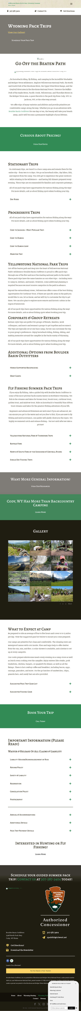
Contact (35, 998)
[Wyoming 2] (62, 555)
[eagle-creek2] (62, 586)
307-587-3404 (51, 879)
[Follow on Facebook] (7, 960)
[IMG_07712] (40, 601)
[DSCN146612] (40, 586)
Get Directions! (17, 945)
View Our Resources (40, 486)
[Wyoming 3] (19, 555)
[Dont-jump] (40, 570)
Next (70, 604)
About (19, 995)
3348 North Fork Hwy (14, 935)
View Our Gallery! (16, 32)
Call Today (40, 721)
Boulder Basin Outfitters (19, 111)
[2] (19, 601)
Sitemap (43, 998)
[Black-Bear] (19, 586)
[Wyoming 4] (19, 570)
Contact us (26, 879)
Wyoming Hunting (30, 995)
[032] (62, 570)
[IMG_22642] (62, 601)
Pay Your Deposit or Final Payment (40, 971)
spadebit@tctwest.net (57, 937)
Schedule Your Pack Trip (23, 40)
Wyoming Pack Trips (45, 995)
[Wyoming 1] (40, 555)
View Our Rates (40, 144)
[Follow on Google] (11, 960)
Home (13, 995)
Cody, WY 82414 (12, 938)
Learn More (40, 512)
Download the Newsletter (22, 950)
